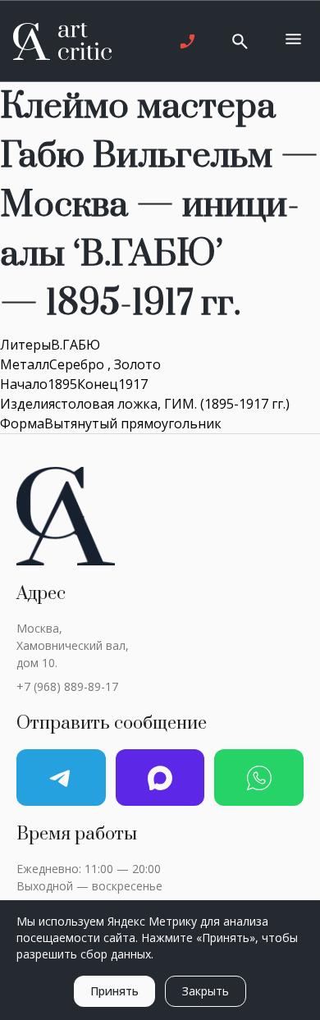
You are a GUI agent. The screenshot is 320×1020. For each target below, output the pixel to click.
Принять (114, 991)
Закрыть (205, 991)
